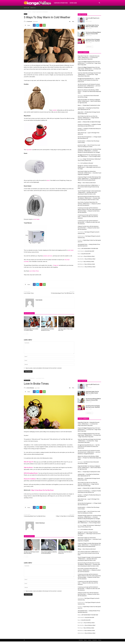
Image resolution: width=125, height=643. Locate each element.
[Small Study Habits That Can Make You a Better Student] (32, 321)
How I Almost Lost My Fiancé (89, 182)
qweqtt (79, 121)
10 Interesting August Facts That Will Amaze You (62, 293)
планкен (80, 128)
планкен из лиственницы (84, 124)
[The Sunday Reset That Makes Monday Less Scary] (49, 321)
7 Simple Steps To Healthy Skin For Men (91, 105)
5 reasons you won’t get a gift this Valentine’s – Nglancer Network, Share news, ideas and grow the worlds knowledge (89, 209)
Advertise (81, 640)
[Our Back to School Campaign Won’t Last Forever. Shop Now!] (81, 41)
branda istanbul (81, 141)
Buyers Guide (73, 3)
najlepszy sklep (81, 108)
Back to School (27, 326)
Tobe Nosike (29, 21)
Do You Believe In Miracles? (87, 163)
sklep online (80, 112)
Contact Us (32, 7)
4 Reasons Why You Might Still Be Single (91, 121)
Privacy (99, 640)
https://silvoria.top (82, 132)
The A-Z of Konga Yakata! (94, 156)
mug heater (29, 149)
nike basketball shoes (82, 244)
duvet (48, 180)
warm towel (70, 250)
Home (25, 12)
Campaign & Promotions (61, 3)
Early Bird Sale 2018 (89, 251)
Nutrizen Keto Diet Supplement (85, 136)
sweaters (54, 110)
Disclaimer (95, 640)
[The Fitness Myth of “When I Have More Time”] (66, 321)
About (85, 640)
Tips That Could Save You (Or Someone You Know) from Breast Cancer (89, 80)
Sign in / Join (26, 7)
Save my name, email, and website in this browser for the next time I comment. (44, 368)
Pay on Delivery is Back (89, 256)
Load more (89, 46)
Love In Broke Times (34, 271)
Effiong (79, 182)
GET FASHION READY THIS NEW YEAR (90, 248)
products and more (47, 255)
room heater (36, 219)
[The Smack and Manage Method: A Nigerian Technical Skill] (81, 34)
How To (29, 12)
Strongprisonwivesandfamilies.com (86, 78)
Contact (89, 640)
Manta (79, 105)
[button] (99, 3)
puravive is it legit (82, 145)
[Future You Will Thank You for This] (81, 19)
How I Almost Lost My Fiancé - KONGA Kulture (88, 185)
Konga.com (56, 265)
